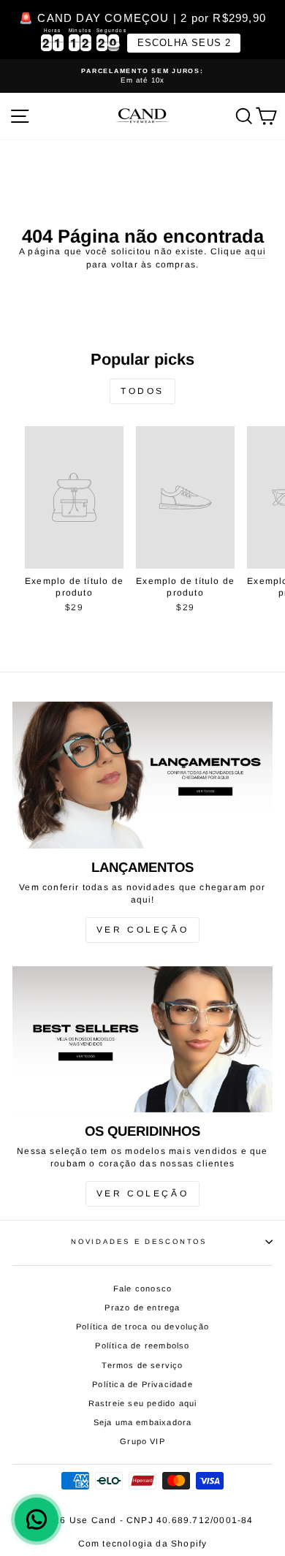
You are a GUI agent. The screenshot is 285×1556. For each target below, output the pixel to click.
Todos (142, 391)
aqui (255, 251)
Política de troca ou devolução (142, 1326)
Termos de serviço (142, 1365)
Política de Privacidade (142, 1384)
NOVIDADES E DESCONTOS (139, 1241)
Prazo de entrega (142, 1307)
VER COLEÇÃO (142, 930)
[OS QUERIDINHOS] (142, 1039)
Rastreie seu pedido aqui (142, 1403)
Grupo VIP (142, 1441)
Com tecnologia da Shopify (143, 1543)
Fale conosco (142, 1288)
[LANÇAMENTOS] (142, 775)
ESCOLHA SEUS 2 (184, 42)
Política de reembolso (142, 1345)
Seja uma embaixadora (143, 1422)
